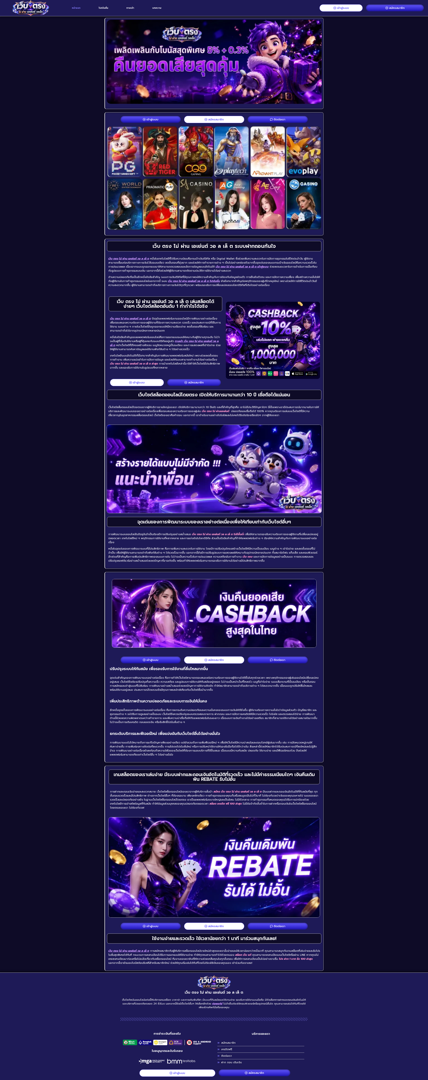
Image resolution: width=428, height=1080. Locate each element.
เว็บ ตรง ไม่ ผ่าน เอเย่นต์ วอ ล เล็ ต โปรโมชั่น (194, 281)
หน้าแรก (76, 8)
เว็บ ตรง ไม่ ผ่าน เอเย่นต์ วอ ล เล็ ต (128, 259)
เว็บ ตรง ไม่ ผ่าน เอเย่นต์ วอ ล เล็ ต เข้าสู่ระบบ (242, 267)
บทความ (156, 8)
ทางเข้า (130, 8)
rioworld (217, 1003)
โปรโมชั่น (103, 8)
